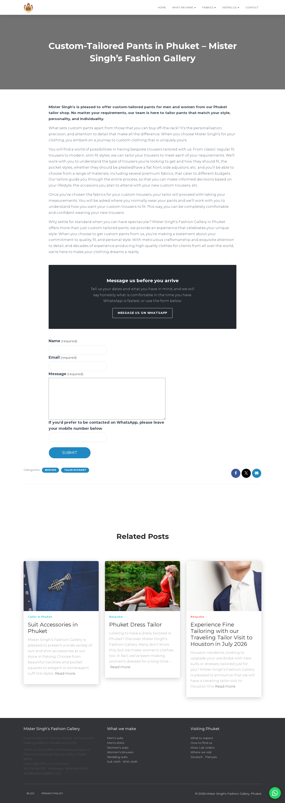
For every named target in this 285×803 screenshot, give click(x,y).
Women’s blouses (120, 752)
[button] (195, 7)
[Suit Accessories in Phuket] (61, 586)
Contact (252, 7)
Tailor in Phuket (75, 470)
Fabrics (208, 7)
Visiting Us (229, 7)
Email (63, 357)
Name (63, 341)
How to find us (201, 743)
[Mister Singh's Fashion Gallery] (28, 7)
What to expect (201, 738)
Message (66, 374)
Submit (69, 452)
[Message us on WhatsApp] (275, 793)
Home (162, 7)
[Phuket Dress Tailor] (142, 586)
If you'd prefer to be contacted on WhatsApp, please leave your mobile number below (106, 425)
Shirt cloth (130, 761)
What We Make (183, 7)
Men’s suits (115, 738)
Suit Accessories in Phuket (53, 627)
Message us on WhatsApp (142, 313)
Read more (65, 673)
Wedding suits (117, 757)
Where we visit (201, 752)
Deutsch (196, 757)
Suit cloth (114, 761)
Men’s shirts (115, 743)
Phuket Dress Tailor (135, 624)
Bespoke (50, 470)
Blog (30, 793)
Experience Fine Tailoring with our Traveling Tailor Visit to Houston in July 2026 (221, 634)
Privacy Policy (52, 793)
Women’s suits (117, 747)
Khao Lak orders (202, 747)
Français (211, 757)
